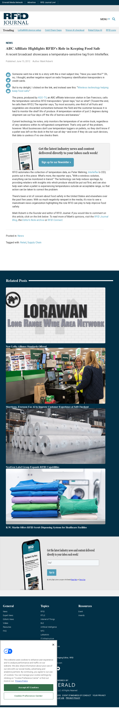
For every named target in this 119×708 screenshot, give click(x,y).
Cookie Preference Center (28, 696)
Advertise (31, 2)
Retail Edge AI (95, 30)
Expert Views (8, 616)
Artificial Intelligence (49, 627)
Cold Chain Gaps (53, 30)
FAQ (5, 631)
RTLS (43, 616)
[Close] (53, 644)
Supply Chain (34, 242)
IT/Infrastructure (47, 639)
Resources (7, 627)
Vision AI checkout (75, 30)
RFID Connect (55, 220)
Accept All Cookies (28, 687)
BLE (42, 623)
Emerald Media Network (12, 2)
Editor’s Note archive (33, 220)
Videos (5, 623)
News (9, 42)
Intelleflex (93, 172)
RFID (43, 612)
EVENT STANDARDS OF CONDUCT (76, 695)
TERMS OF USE (58, 698)
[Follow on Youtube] (58, 668)
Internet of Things (48, 619)
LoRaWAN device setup (29, 30)
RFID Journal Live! (48, 2)
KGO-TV (42, 97)
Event (80, 612)
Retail (23, 242)
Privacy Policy (21, 681)
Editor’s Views (8, 619)
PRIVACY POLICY (73, 698)
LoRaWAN (45, 635)
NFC (42, 631)
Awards (81, 616)
